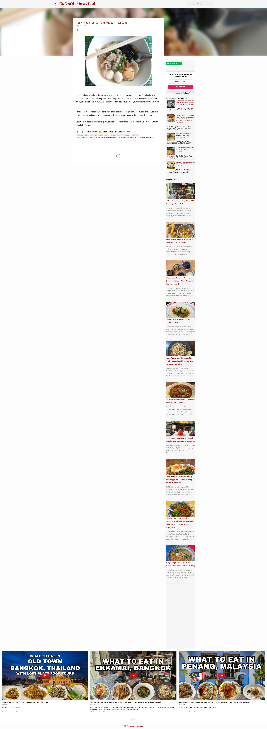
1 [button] (130, 719)
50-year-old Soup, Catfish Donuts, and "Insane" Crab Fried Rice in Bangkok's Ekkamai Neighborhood (125, 702)
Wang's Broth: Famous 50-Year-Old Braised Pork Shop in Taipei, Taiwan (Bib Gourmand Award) (180, 281)
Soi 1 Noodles (124, 132)
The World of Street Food (77, 4)
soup (106, 135)
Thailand (135, 135)
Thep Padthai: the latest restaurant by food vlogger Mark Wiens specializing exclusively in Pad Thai (179, 480)
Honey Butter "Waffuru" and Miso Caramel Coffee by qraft (185, 149)
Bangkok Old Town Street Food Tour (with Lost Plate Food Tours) (25, 702)
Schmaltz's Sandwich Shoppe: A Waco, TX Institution (183, 135)
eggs (86, 135)
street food (115, 135)
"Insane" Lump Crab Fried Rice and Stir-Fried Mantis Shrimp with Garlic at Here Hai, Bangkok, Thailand (179, 361)
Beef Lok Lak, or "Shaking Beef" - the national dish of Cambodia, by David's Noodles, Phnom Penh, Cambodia (185, 119)
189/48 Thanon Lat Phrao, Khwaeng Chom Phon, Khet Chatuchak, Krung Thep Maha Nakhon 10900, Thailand (118, 138)
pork (101, 135)
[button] (77, 30)
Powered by (175, 93)
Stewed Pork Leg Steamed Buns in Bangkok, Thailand (185, 164)
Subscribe (180, 87)
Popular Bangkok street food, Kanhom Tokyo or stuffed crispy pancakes (185, 102)
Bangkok (80, 135)
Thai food (125, 135)
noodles (94, 135)
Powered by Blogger (135, 726)
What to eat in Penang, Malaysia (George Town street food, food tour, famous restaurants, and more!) (214, 702)
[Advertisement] (180, 616)
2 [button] (133, 719)
